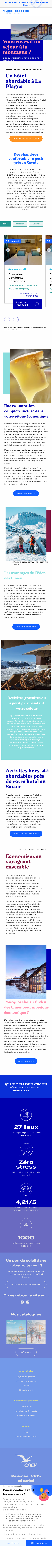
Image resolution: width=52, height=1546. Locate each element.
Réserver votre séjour (26, 138)
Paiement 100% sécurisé (26, 1478)
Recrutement (26, 1390)
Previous (8, 250)
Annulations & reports (26, 1411)
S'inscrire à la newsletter (26, 1284)
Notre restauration (26, 493)
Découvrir (26, 1352)
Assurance (26, 1406)
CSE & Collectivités (26, 1381)
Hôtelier (20, 224)
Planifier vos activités (26, 833)
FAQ (26, 1432)
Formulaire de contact (26, 1436)
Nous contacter (26, 1061)
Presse (26, 1386)
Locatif (36, 224)
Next (38, 250)
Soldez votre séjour (26, 1415)
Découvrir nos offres (26, 627)
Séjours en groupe (26, 1377)
